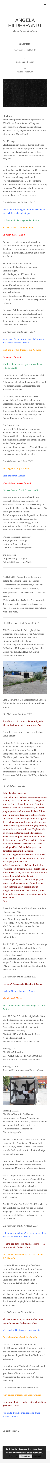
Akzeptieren (25, 1456)
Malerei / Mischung (25, 72)
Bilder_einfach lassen (25, 62)
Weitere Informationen (35, 1453)
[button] (46, 3)
